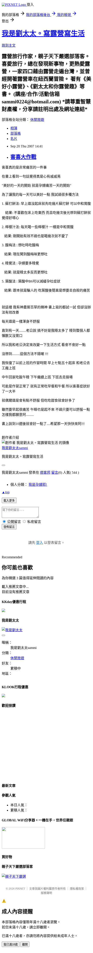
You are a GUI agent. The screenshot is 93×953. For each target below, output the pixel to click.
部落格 (15, 133)
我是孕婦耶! (38, 484)
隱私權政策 (77, 888)
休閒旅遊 (37, 119)
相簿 (13, 128)
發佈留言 (9, 527)
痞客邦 (45, 472)
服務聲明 (46, 893)
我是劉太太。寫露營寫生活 (43, 33)
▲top (6, 492)
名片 (13, 138)
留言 (54, 472)
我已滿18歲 (10, 944)
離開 (25, 944)
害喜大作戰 (23, 157)
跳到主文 (9, 45)
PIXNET (20, 888)
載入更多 (9, 500)
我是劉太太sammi (15, 448)
